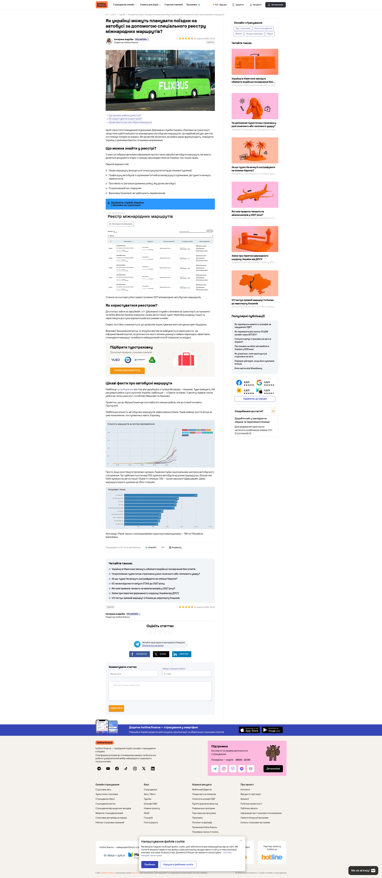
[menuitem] (125, 5)
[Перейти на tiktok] (126, 768)
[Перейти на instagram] (134, 768)
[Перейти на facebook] (117, 768)
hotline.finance (108, 873)
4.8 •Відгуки (221, 5)
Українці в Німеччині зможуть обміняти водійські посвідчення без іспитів (153, 569)
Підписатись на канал (153, 645)
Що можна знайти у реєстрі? (125, 115)
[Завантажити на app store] (249, 730)
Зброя (270, 34)
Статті (113, 15)
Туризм (122, 15)
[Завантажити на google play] (272, 730)
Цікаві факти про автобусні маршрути (130, 122)
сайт (142, 311)
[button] (118, 784)
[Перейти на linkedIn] (152, 768)
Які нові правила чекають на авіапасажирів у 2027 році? (143, 588)
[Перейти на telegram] (99, 768)
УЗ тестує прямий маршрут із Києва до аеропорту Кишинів (146, 598)
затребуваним (125, 389)
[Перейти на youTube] (108, 768)
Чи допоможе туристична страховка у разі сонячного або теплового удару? (156, 573)
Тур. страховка (242, 28)
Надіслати (116, 708)
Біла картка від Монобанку (248, 368)
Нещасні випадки (254, 34)
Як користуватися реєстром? (125, 118)
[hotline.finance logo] (102, 4)
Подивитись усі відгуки (255, 399)
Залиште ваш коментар (126, 685)
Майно (238, 34)
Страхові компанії (173, 4)
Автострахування (263, 28)
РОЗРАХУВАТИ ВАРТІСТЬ (127, 370)
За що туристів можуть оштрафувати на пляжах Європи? (144, 578)
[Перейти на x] (143, 768)
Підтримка (191, 4)
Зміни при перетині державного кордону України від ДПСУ (145, 593)
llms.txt (135, 873)
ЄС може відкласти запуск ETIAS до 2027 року (138, 583)
